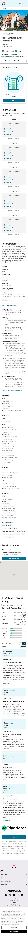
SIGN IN (21, 3)
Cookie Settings (14, 927)
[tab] (6, 60)
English (23, 646)
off (24, 643)
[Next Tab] (27, 61)
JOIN (2, 871)
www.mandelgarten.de (8, 537)
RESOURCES (4, 884)
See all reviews (14, 833)
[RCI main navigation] (25, 3)
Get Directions (14, 558)
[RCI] (3, 3)
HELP (2, 877)
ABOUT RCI (4, 874)
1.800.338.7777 (14, 900)
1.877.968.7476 (14, 904)
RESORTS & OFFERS (6, 881)
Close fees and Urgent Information (11, 390)
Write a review (14, 837)
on (21, 643)
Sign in (14, 100)
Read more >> (6, 683)
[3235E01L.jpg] (14, 20)
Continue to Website (14, 931)
